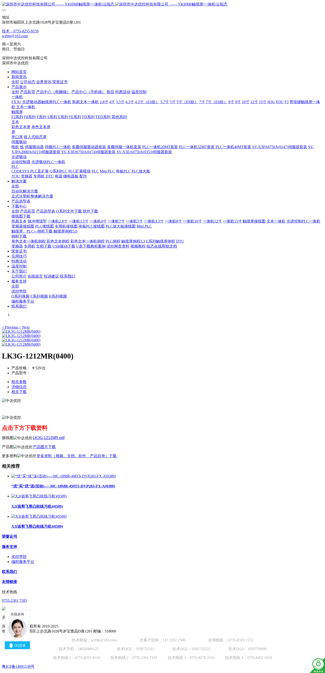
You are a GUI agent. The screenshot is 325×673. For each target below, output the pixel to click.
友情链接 (9, 582)
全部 (15, 82)
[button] (10, 327)
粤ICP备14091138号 (18, 666)
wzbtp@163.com (15, 36)
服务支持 (9, 547)
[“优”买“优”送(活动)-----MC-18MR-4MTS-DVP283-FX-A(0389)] (63, 476)
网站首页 (19, 72)
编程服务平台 (22, 562)
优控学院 (19, 557)
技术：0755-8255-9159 (20, 31)
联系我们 (9, 572)
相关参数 (19, 382)
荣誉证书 (9, 536)
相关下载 (19, 392)
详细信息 (19, 387)
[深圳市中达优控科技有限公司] (162, 4)
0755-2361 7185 (14, 600)
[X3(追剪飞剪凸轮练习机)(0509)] (39, 516)
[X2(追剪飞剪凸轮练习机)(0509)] (39, 496)
